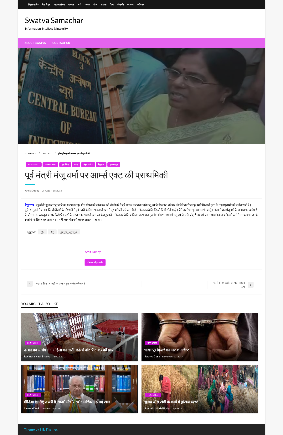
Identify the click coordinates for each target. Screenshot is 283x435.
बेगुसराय (101, 164)
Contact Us (61, 42)
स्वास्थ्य (130, 4)
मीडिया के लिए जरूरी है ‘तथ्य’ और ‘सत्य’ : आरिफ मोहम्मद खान (67, 401)
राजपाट (71, 4)
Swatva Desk (152, 356)
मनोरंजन (140, 4)
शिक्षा (112, 4)
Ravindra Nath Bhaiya (37, 356)
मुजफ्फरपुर (114, 164)
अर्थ (79, 4)
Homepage (31, 153)
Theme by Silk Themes (41, 429)
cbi (42, 232)
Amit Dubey (32, 190)
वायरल (103, 4)
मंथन (95, 4)
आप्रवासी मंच (59, 4)
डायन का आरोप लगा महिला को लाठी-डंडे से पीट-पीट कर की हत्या (69, 349)
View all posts (95, 262)
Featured (47, 153)
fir (52, 232)
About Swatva (35, 42)
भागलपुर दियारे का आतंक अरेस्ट (166, 349)
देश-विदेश (46, 4)
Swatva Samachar (54, 20)
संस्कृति (120, 4)
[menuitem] (35, 43)
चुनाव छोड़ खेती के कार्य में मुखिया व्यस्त (171, 401)
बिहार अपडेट (33, 4)
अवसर (87, 4)
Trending (50, 164)
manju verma (68, 232)
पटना (76, 164)
